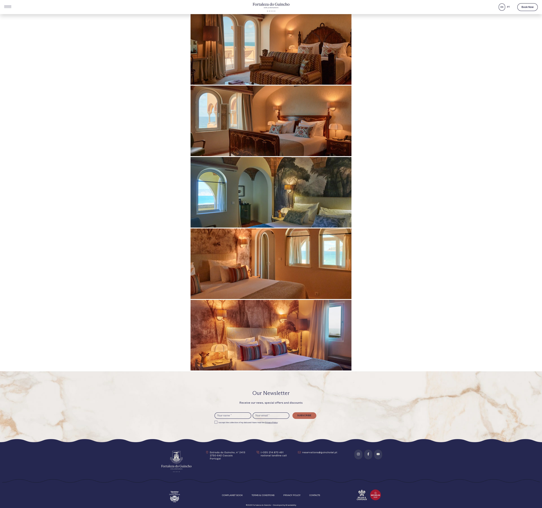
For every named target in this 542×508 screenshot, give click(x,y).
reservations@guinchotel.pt (319, 452)
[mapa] (207, 452)
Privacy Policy (271, 422)
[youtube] (378, 454)
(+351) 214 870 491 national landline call (274, 454)
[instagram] (358, 454)
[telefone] (257, 452)
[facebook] (368, 454)
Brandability (291, 505)
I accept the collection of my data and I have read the (248, 422)
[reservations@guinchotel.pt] (299, 452)
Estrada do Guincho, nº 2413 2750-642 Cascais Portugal (227, 455)
